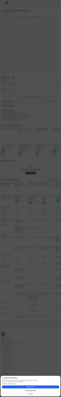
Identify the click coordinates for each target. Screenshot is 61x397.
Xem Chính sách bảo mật (8, 383)
